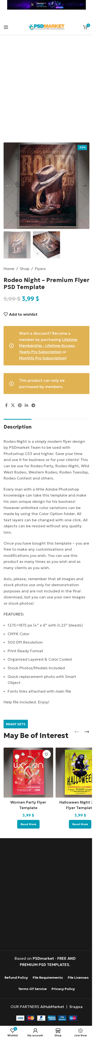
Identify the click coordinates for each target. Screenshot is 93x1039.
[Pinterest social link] (19, 405)
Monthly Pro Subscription (42, 358)
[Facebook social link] (6, 405)
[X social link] (12, 405)
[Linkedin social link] (26, 405)
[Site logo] (46, 26)
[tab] (17, 426)
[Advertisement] (46, 92)
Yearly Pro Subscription (40, 351)
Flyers (40, 268)
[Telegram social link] (33, 405)
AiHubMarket (52, 1006)
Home (9, 268)
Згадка (76, 1006)
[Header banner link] (46, 5)
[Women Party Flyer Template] (28, 773)
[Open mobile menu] (6, 27)
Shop (24, 268)
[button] (8, 186)
